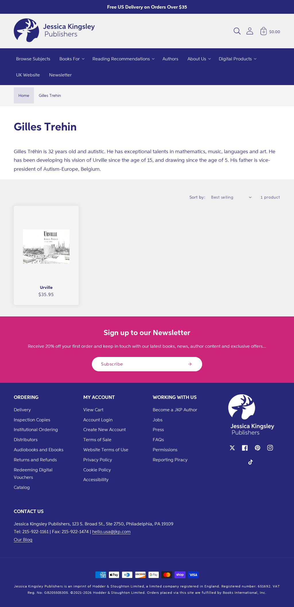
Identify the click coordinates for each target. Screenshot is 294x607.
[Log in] (249, 30)
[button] (237, 31)
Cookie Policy (97, 469)
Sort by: (197, 197)
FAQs (158, 439)
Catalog (22, 487)
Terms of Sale (97, 439)
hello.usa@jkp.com (111, 531)
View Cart (93, 409)
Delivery (22, 409)
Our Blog (23, 539)
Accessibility (96, 479)
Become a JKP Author (175, 409)
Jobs (158, 419)
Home (23, 95)
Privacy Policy (97, 459)
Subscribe (112, 363)
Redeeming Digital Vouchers (33, 473)
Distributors (26, 439)
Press (158, 429)
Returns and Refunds (35, 459)
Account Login (98, 419)
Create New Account (104, 429)
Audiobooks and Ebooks (38, 449)
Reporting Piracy (170, 459)
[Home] (54, 31)
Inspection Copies (32, 419)
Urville (46, 287)
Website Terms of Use (105, 449)
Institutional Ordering (36, 429)
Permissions (165, 449)
